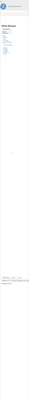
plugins (6, 49)
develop (6, 40)
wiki (5, 54)
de (4, 39)
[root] (4, 36)
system (6, 51)
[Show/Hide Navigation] (1, 1)
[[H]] (3, 6)
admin (5, 37)
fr (4, 43)
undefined (6, 52)
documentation (8, 42)
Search (19, 277)
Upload (13, 277)
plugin (5, 48)
